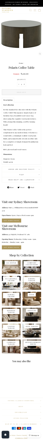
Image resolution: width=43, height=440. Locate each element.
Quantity (21, 79)
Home (21, 63)
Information (21, 412)
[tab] (8, 100)
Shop (21, 406)
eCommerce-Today (21, 438)
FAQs (21, 174)
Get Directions (11, 220)
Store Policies (21, 418)
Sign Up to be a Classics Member (21, 424)
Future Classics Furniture (21, 400)
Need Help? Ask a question (21, 180)
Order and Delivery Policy (21, 169)
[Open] (5, 434)
